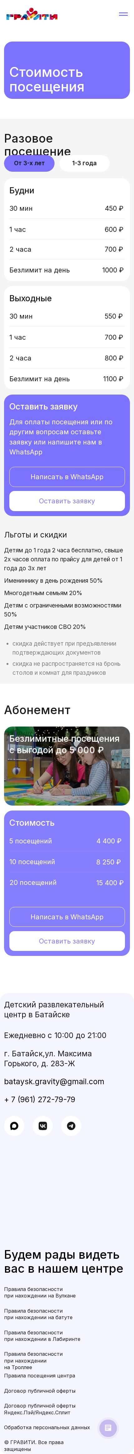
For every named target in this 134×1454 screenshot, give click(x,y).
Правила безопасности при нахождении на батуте (38, 1314)
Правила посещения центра (39, 1375)
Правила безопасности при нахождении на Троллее (33, 1360)
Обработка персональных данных (47, 1427)
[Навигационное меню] (123, 14)
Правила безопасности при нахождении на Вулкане (40, 1292)
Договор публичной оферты (39, 1391)
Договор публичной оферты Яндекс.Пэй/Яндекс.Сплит (39, 1409)
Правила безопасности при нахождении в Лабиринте (42, 1335)
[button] (67, 501)
